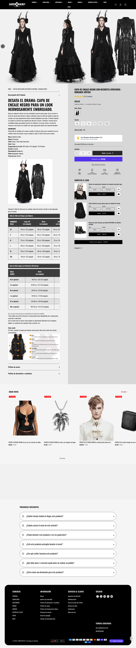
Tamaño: (103, 187)
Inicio (9, 89)
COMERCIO (16, 591)
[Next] (133, 46)
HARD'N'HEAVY (21, 641)
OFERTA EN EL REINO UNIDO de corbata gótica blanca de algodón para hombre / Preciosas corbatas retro (95, 442)
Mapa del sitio (72, 612)
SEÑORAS (15, 596)
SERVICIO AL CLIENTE (76, 591)
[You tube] (111, 596)
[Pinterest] (104, 596)
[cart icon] (125, 4)
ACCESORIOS (16, 602)
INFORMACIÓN (45, 591)
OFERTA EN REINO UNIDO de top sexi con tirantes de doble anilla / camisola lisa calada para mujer (25, 442)
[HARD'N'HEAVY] (17, 4)
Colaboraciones (72, 599)
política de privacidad (46, 599)
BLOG (13, 619)
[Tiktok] (108, 596)
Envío (85, 104)
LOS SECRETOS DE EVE (102, 628)
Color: (90, 187)
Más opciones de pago (98, 164)
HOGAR (14, 606)
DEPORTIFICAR (100, 631)
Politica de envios (14, 367)
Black (94, 189)
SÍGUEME (99, 591)
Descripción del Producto (16, 95)
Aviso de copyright (45, 615)
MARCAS (14, 609)
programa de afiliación (74, 596)
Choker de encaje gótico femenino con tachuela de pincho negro (105, 184)
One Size (108, 189)
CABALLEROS (15, 599)
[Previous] (3, 46)
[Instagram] (101, 596)
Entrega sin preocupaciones (47, 619)
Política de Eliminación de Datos (49, 609)
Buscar (42, 596)
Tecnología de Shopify (32, 641)
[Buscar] (115, 4)
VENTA (14, 615)
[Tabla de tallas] (119, 189)
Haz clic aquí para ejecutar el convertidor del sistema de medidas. (26, 313)
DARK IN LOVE (16, 137)
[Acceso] (120, 4)
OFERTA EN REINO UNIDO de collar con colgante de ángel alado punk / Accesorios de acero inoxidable (59, 442)
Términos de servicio (45, 612)
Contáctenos (71, 609)
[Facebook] (97, 596)
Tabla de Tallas (40, 131)
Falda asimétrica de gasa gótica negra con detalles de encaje (104, 203)
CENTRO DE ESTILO (17, 612)
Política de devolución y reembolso (20, 373)
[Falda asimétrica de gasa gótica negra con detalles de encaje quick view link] (119, 213)
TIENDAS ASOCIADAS (103, 623)
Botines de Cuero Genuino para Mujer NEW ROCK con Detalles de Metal (105, 223)
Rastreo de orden (72, 606)
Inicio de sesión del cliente (75, 602)
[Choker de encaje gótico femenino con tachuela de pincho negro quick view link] (119, 194)
